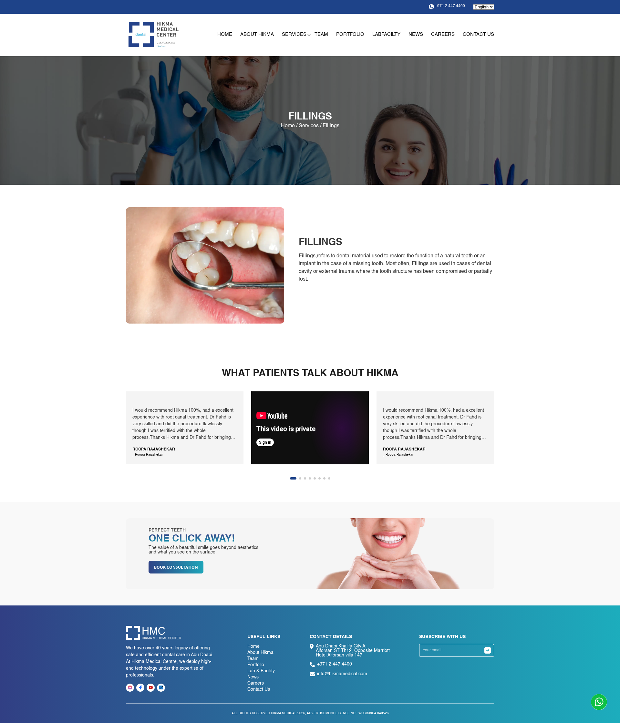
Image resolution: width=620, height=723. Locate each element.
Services (294, 34)
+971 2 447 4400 (450, 6)
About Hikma (257, 34)
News (415, 34)
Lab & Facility (261, 671)
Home (224, 34)
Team (321, 34)
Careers (443, 34)
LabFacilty (386, 34)
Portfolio (350, 34)
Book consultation (176, 567)
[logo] (153, 34)
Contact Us (478, 34)
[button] (293, 478)
